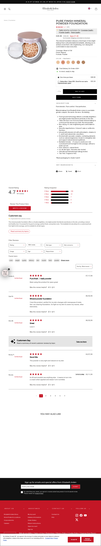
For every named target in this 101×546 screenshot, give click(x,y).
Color (63, 58)
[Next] (47, 47)
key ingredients (65, 165)
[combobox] (17, 245)
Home (6, 20)
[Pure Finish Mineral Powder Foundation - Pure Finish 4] (68, 62)
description (63, 103)
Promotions (50, 533)
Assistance (34, 508)
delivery (31, 260)
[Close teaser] (9, 269)
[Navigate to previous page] (36, 395)
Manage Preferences (87, 539)
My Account (32, 514)
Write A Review (20, 208)
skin (38, 260)
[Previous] (6, 47)
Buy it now (76, 97)
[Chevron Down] (89, 8)
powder (56, 260)
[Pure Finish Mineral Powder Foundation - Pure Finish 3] (63, 62)
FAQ (53, 517)
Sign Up (30, 529)
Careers (6, 523)
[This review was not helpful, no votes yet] (52, 287)
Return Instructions (34, 523)
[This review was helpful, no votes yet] (49, 287)
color (11, 260)
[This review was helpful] (49, 312)
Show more (65, 260)
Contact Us (58, 508)
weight (17, 260)
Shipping (73, 38)
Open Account (32, 526)
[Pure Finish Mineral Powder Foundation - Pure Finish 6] (78, 62)
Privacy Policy (39, 493)
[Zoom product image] (26, 47)
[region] (50, 2)
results (44, 260)
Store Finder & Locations (12, 517)
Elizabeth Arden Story (11, 514)
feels (50, 260)
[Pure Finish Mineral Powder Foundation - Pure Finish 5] (73, 62)
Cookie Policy (73, 533)
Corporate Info (9, 520)
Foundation (12, 20)
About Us (9, 508)
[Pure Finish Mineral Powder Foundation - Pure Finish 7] (83, 62)
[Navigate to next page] (65, 395)
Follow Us (81, 508)
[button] (5, 273)
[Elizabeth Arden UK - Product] (50, 9)
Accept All (74, 539)
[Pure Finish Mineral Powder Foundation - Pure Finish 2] (58, 62)
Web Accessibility (25, 533)
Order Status (32, 520)
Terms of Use (39, 533)
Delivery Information (34, 517)
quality (24, 260)
